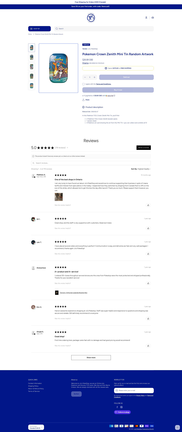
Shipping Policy (33, 386)
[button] (153, 18)
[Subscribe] (151, 390)
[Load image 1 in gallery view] (31, 47)
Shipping (85, 63)
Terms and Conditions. (103, 84)
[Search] (56, 28)
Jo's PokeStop (138, 429)
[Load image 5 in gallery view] (31, 85)
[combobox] (104, 28)
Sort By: (134, 169)
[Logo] (91, 17)
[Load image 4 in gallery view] (31, 76)
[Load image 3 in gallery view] (31, 66)
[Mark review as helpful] (148, 205)
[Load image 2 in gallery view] (31, 57)
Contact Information (35, 383)
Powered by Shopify (148, 429)
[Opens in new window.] (34, 220)
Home (30, 34)
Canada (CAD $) (35, 428)
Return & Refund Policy (36, 389)
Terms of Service (34, 391)
